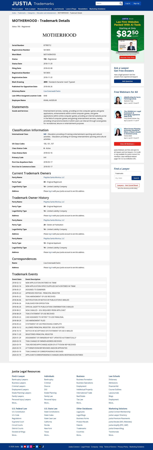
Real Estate (80, 396)
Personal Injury (50, 399)
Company (94, 447)
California (48, 422)
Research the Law (45, 9)
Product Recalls (82, 422)
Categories (31, 13)
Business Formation (84, 379)
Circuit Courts (17, 425)
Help (101, 447)
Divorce (47, 386)
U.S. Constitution (18, 412)
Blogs (111, 396)
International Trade (84, 393)
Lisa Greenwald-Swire (52, 91)
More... (14, 403)
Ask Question (127, 81)
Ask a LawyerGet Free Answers (124, 69)
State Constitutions (51, 412)
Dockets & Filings (18, 432)
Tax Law (79, 399)
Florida (47, 425)
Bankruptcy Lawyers (20, 379)
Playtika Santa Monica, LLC (54, 177)
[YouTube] (25, 446)
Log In (128, 3)
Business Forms (82, 418)
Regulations (16, 418)
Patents (79, 425)
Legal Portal (85, 447)
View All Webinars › (127, 144)
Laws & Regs (71, 9)
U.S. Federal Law (19, 408)
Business (80, 376)
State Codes (48, 415)
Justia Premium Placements (119, 418)
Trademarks (22, 13)
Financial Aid (113, 386)
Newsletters (83, 9)
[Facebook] (28, 446)
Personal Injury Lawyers (21, 399)
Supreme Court (18, 422)
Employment (81, 386)
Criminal (47, 383)
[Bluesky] (37, 446)
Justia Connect (74, 447)
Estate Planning (50, 393)
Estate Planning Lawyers (21, 393)
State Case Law (50, 418)
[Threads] (34, 446)
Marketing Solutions (97, 9)
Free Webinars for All (126, 91)
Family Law (48, 396)
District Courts (17, 428)
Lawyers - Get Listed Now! (127, 185)
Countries (80, 432)
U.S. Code (15, 415)
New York (48, 428)
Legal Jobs (80, 412)
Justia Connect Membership (119, 412)
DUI (45, 389)
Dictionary (113, 379)
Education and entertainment (46, 13)
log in (51, 191)
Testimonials (114, 432)
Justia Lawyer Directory (118, 415)
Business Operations (84, 383)
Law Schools (59, 9)
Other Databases (84, 408)
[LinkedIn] (22, 446)
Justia (14, 13)
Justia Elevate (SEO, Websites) (120, 422)
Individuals (49, 376)
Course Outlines (115, 389)
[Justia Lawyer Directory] (43, 446)
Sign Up (136, 3)
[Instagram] (31, 446)
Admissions (113, 383)
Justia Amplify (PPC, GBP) (118, 425)
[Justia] (22, 3)
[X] (40, 446)
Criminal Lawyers (18, 386)
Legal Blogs (81, 415)
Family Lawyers (18, 396)
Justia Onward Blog (116, 428)
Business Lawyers (19, 383)
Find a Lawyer (17, 9)
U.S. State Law (50, 408)
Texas (46, 432)
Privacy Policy (123, 447)
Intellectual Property (84, 389)
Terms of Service (110, 447)
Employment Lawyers (20, 389)
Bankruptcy (48, 379)
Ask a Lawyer (30, 9)
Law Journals (114, 393)
